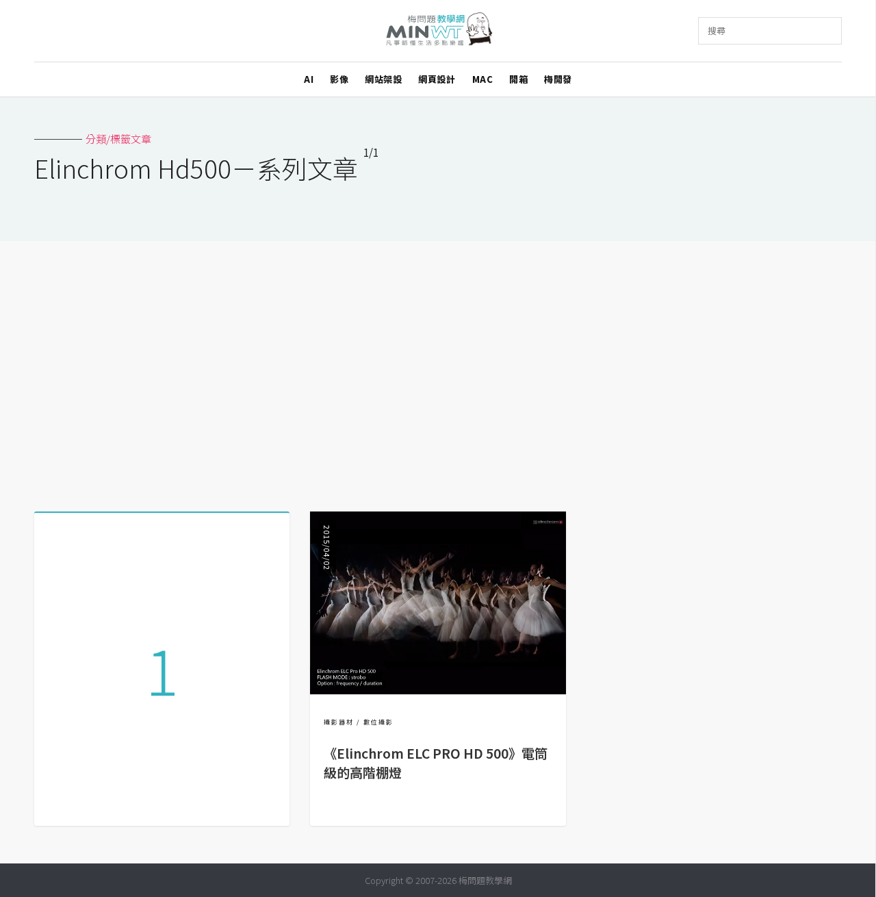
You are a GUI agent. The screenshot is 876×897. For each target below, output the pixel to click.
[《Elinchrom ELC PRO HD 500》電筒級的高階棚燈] (437, 690)
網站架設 (383, 79)
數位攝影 (378, 722)
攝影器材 (339, 722)
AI (308, 79)
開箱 (518, 79)
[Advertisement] (438, 371)
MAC (482, 79)
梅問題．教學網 (438, 31)
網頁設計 (436, 79)
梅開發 (558, 79)
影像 (339, 79)
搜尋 (716, 30)
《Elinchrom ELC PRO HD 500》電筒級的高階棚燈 (436, 763)
